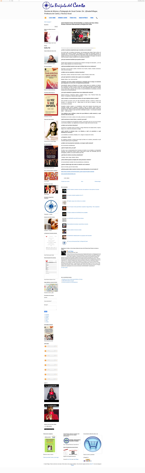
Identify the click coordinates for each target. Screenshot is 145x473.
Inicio (82, 181)
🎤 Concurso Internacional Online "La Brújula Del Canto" (77, 241)
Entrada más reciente (65, 181)
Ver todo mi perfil (64, 267)
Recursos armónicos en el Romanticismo (70, 282)
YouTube (46, 321)
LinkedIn (46, 317)
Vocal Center (69, 459)
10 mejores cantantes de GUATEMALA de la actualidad (77, 212)
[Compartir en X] (66, 178)
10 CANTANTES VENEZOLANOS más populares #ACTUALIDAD (79, 235)
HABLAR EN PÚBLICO (83, 18)
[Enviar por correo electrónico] (64, 178)
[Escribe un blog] (65, 178)
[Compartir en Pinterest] (68, 178)
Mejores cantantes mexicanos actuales (74, 229)
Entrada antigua (98, 181)
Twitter (46, 320)
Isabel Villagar (70, 251)
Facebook (47, 314)
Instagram (47, 316)
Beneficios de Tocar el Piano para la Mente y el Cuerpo (72, 279)
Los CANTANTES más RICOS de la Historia (75, 218)
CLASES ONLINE (52, 18)
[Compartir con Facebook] (67, 178)
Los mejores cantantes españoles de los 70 (75, 195)
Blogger (72, 465)
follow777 (91, 463)
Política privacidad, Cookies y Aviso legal (50, 457)
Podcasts (47, 318)
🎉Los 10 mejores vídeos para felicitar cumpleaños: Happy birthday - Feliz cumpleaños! (83, 206)
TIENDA (91, 18)
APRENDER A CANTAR (62, 18)
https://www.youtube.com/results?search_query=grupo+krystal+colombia (77, 171)
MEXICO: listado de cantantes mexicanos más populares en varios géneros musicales (83, 189)
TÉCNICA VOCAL (73, 18)
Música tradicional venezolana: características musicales (77, 224)
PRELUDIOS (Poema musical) (68, 280)
